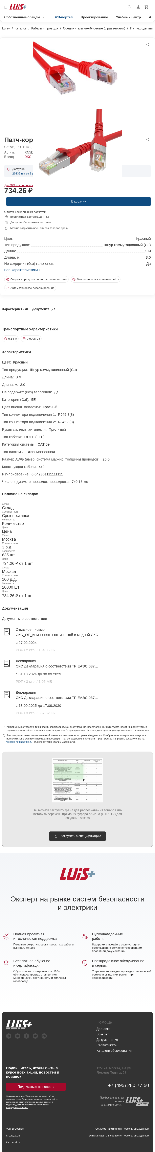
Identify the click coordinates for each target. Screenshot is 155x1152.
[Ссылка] (47, 1024)
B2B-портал (63, 17)
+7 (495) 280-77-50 (128, 1085)
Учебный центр (128, 17)
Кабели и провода (44, 28)
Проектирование (94, 17)
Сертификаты (106, 1045)
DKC (27, 157)
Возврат (102, 1034)
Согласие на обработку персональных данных (122, 1128)
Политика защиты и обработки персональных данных (118, 1135)
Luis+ (6, 28)
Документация (107, 1039)
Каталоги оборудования (114, 1050)
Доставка (103, 1029)
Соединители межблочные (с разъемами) (94, 28)
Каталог (20, 28)
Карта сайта (13, 1142)
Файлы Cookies (15, 1128)
